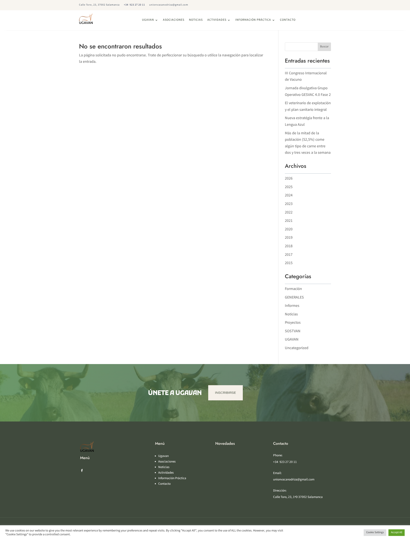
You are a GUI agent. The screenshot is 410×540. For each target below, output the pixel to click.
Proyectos (293, 323)
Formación (293, 289)
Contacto (288, 20)
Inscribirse (225, 392)
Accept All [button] (396, 533)
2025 (289, 187)
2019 (289, 238)
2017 (289, 255)
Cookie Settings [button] (375, 533)
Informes (292, 306)
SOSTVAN (292, 331)
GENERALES (294, 297)
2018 (289, 246)
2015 (289, 263)
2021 (289, 221)
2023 (289, 204)
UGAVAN (292, 339)
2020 (289, 229)
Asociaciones (173, 20)
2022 (289, 212)
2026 (289, 178)
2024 (289, 195)
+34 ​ (134, 5)
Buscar (324, 47)
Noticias (196, 20)
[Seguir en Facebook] (82, 470)
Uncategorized (296, 348)
